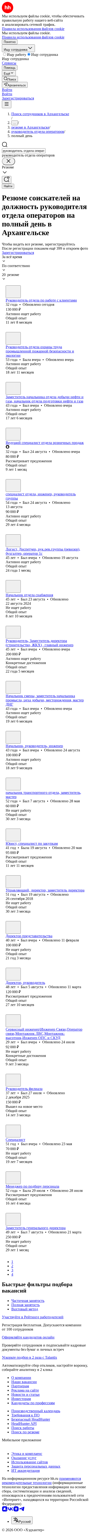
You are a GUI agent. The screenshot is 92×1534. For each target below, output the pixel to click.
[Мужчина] (13, 291)
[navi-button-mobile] (6, 104)
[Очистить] (8, 161)
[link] (10, 79)
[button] (7, 90)
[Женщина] (13, 338)
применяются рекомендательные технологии (41, 1481)
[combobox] (24, 150)
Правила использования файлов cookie (33, 37)
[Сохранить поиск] (6, 180)
